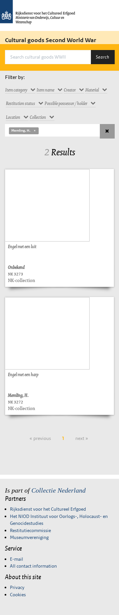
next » (81, 438)
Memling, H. (20, 130)
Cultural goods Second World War (50, 40)
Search (102, 57)
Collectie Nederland (58, 490)
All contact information (33, 566)
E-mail (16, 559)
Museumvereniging (29, 537)
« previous (40, 438)
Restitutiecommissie (30, 530)
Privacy (17, 587)
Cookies (18, 595)
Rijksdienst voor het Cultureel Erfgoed (48, 509)
